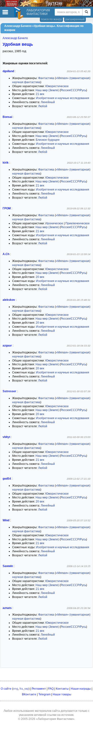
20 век (40, 277)
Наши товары (62, 694)
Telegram (44, 694)
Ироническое (54, 223)
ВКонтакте (29, 694)
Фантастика (46, 78)
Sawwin (8, 566)
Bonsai (7, 117)
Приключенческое (77, 223)
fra (21, 688)
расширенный (75, 19)
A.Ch (6, 254)
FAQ (51, 688)
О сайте (6, 688)
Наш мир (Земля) (47, 90)
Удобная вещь (18, 44)
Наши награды (81, 688)
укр (26, 688)
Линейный (48, 102)
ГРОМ (7, 208)
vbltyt (6, 437)
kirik (6, 162)
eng (15, 688)
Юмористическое (57, 86)
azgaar (7, 345)
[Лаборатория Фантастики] (19, 13)
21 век (40, 94)
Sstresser (9, 391)
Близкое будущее (48, 139)
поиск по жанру (51, 19)
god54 (7, 478)
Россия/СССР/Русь (73, 90)
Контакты (62, 688)
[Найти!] (86, 12)
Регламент (39, 688)
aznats (7, 608)
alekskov (9, 299)
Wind (6, 520)
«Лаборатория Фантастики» (55, 719)
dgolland (8, 71)
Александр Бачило (15, 38)
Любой (42, 106)
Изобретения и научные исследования (62, 98)
